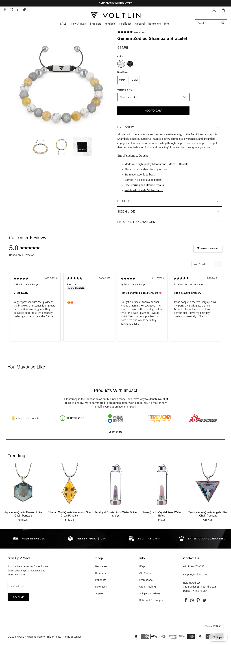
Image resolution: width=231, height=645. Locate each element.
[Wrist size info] (130, 89)
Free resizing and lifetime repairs (144, 185)
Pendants (100, 579)
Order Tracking (147, 586)
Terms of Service (72, 636)
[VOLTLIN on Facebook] (5, 10)
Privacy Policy (53, 636)
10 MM (134, 79)
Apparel (99, 593)
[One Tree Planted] (72, 418)
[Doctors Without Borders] (203, 418)
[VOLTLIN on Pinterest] (18, 10)
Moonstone (159, 164)
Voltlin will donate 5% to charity (144, 190)
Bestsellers (101, 566)
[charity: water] (28, 418)
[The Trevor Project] (159, 418)
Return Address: (192, 582)
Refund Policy (36, 636)
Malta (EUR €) (213, 626)
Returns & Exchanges (151, 600)
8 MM (122, 79)
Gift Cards (145, 573)
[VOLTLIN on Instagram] (11, 10)
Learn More (115, 431)
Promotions (145, 579)
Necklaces (101, 586)
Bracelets (100, 573)
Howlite (183, 164)
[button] (166, 23)
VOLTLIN (21, 636)
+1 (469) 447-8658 (193, 566)
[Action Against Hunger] (115, 418)
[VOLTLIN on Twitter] (24, 10)
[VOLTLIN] (115, 15)
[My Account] (214, 10)
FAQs (142, 566)
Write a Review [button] (209, 248)
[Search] (222, 23)
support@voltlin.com (195, 574)
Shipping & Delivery (149, 593)
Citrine (171, 164)
